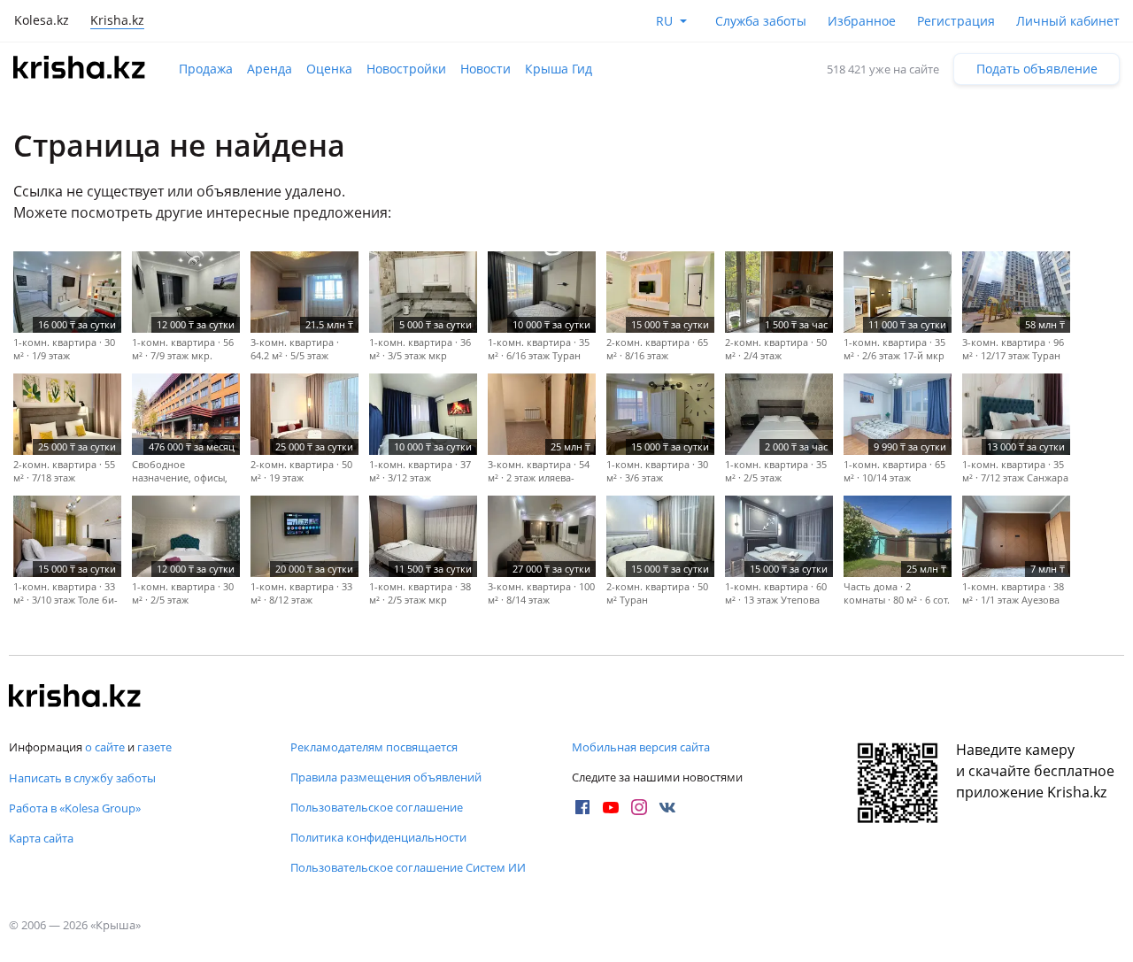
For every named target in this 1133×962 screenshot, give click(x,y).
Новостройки (406, 68)
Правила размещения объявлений (386, 777)
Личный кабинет (1068, 20)
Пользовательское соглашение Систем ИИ (408, 867)
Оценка (329, 68)
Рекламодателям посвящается (374, 747)
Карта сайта (41, 838)
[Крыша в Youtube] (610, 807)
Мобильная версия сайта (641, 747)
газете (154, 747)
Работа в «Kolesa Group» (75, 808)
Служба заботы (760, 20)
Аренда (269, 68)
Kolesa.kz (41, 20)
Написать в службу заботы (82, 778)
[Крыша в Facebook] (582, 807)
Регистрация (956, 20)
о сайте (105, 747)
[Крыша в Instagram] (639, 807)
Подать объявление (1037, 68)
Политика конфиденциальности (378, 837)
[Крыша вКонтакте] (667, 807)
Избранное (862, 20)
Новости (485, 68)
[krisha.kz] (75, 697)
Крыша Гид (558, 68)
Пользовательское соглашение (376, 807)
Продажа (206, 68)
